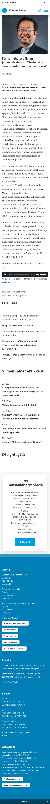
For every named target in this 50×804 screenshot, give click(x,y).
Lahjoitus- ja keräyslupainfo (16, 785)
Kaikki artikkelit (19, 84)
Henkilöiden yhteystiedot (15, 623)
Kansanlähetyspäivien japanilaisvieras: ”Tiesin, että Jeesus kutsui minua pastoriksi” (22, 344)
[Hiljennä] (37, 274)
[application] (25, 274)
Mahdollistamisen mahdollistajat (19, 404)
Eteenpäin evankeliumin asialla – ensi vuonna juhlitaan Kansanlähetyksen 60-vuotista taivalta (22, 391)
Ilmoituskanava (10, 642)
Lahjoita (25, 541)
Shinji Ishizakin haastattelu (16, 325)
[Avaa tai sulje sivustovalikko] (45, 2)
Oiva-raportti (10, 636)
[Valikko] (46, 10)
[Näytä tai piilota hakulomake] (40, 10)
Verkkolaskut (10, 629)
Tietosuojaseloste (12, 779)
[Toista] (5, 274)
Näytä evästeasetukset (14, 648)
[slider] (43, 274)
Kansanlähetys (9, 2)
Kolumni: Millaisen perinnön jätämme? (22, 441)
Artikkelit (35, 84)
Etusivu (5, 84)
